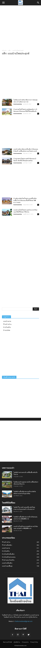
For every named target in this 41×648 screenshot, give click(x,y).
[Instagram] (18, 635)
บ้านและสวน (25, 642)
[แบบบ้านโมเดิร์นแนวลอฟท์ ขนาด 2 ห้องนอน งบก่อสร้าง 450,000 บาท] (7, 528)
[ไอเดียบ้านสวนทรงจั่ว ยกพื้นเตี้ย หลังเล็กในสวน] (7, 474)
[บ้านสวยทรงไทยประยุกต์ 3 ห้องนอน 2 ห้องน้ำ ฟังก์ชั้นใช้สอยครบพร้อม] (7, 161)
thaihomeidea (17, 104)
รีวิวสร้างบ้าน (7, 324)
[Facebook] (12, 635)
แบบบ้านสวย (7, 321)
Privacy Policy (34, 642)
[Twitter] (29, 635)
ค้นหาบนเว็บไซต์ (7, 642)
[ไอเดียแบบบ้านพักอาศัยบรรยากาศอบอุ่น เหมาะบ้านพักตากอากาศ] (7, 102)
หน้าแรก (4, 50)
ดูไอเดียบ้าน (17, 642)
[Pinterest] (23, 635)
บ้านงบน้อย (6, 330)
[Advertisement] (20, 26)
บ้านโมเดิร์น (7, 327)
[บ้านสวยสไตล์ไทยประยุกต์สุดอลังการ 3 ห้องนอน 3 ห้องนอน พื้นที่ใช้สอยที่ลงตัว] (7, 111)
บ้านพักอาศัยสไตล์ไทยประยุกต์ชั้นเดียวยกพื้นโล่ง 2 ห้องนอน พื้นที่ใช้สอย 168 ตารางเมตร (25, 200)
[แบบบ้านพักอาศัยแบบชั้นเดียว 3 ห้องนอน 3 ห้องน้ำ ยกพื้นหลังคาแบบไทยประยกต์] (7, 151)
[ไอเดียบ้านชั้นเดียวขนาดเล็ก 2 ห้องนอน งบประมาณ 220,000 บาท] (7, 519)
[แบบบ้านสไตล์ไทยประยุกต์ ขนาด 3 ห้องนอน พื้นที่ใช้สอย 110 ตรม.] (7, 212)
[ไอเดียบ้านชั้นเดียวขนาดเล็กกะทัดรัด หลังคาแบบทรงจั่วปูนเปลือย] (7, 494)
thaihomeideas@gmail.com (23, 621)
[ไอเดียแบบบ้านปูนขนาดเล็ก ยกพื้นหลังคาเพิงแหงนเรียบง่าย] (7, 484)
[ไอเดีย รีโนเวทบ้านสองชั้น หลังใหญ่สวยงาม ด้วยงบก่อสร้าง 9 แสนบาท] (7, 509)
